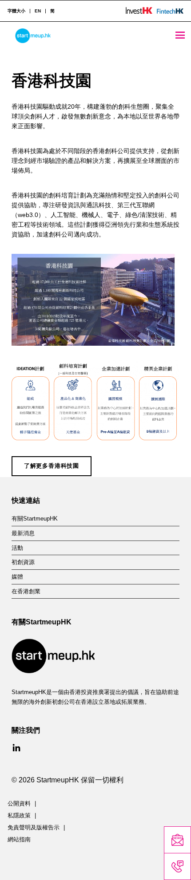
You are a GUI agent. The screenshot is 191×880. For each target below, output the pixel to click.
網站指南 (19, 840)
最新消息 (23, 533)
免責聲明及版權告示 (34, 828)
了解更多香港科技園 (51, 465)
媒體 (17, 577)
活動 (17, 548)
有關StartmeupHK (35, 519)
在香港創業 (26, 591)
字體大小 (16, 11)
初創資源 (23, 562)
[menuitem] (37, 11)
